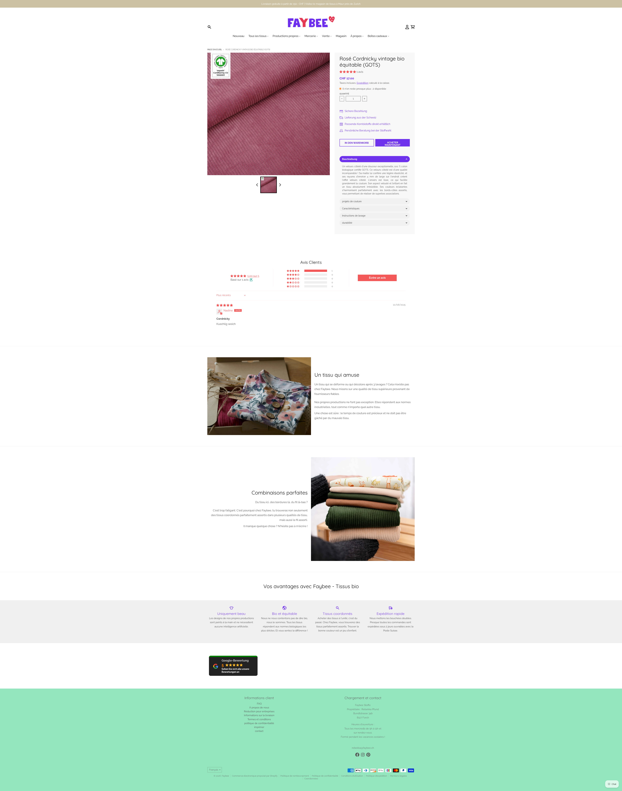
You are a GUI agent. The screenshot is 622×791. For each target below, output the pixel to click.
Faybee (225, 776)
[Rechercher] (209, 27)
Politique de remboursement (294, 776)
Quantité (344, 94)
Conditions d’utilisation (352, 776)
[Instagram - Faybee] (363, 755)
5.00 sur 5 (253, 276)
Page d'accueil (214, 49)
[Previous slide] (257, 184)
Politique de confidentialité (325, 776)
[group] (268, 185)
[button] (348, 71)
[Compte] (407, 27)
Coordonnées (311, 778)
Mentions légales (398, 776)
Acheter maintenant (392, 143)
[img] (224, 305)
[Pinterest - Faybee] (368, 755)
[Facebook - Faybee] (357, 755)
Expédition (363, 82)
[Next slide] (279, 184)
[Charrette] (413, 27)
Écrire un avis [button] (377, 277)
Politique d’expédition (376, 776)
